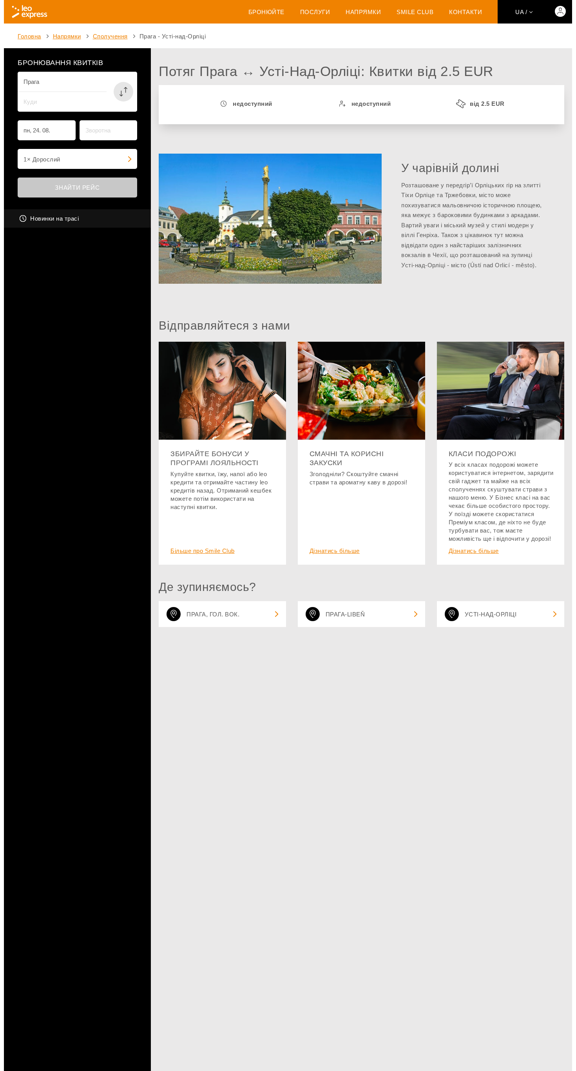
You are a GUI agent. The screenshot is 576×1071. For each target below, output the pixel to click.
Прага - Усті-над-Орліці (172, 36)
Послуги (315, 12)
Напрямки (363, 12)
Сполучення (110, 36)
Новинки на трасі (54, 218)
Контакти (465, 12)
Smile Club (415, 12)
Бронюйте (266, 12)
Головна (29, 36)
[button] (123, 91)
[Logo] (29, 11)
